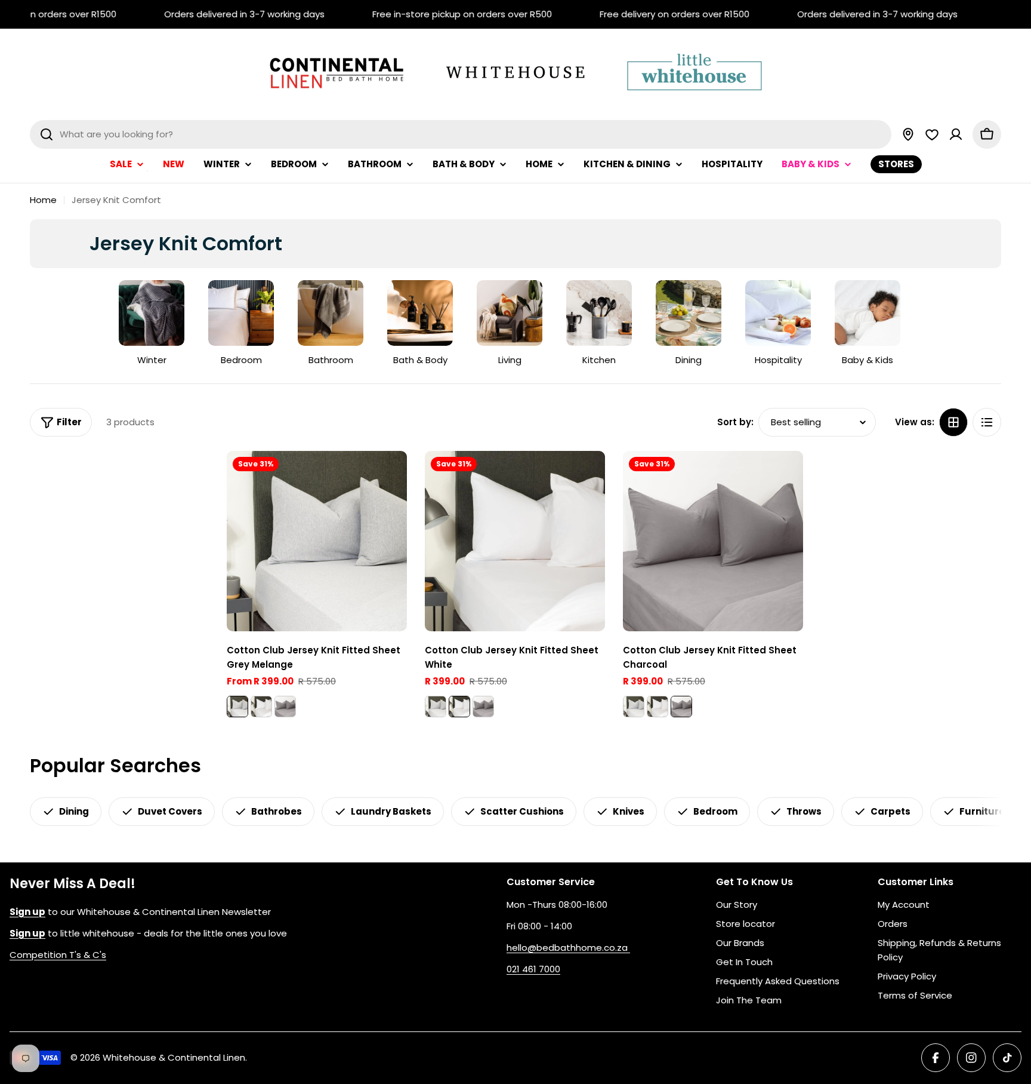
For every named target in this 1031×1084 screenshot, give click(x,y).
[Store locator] (908, 134)
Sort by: (735, 422)
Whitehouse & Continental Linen (174, 1057)
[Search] (46, 134)
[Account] (956, 134)
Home (43, 200)
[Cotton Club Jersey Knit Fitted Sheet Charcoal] (285, 706)
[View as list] (987, 422)
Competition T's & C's (58, 954)
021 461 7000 (533, 969)
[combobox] (460, 134)
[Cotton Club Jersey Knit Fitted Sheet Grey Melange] (317, 541)
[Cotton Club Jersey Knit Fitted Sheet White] (261, 706)
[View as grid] (953, 422)
